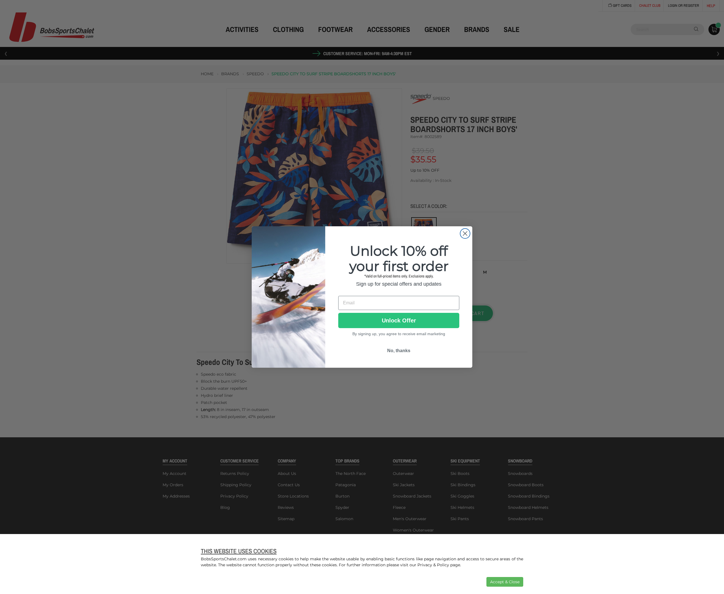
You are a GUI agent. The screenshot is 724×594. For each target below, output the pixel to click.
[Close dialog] (465, 233)
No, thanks (398, 350)
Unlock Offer (399, 320)
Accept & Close (505, 581)
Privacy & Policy (433, 564)
